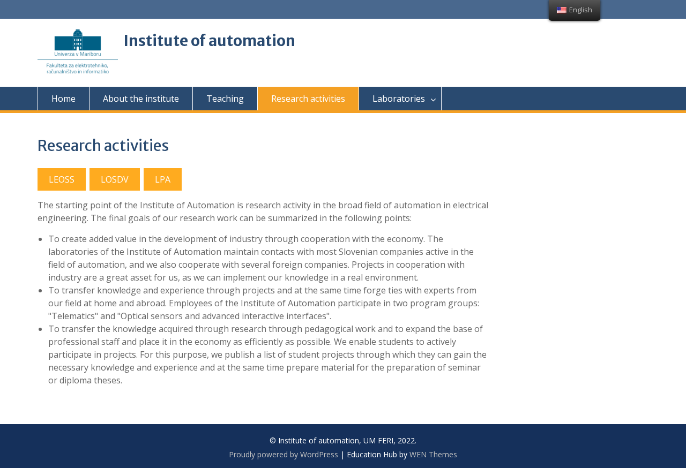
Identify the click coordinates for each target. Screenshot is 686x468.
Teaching (225, 98)
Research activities (308, 98)
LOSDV (115, 179)
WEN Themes (433, 454)
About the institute (141, 98)
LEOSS (61, 179)
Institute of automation (209, 40)
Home (63, 98)
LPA (162, 179)
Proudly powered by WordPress (283, 454)
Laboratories (398, 98)
